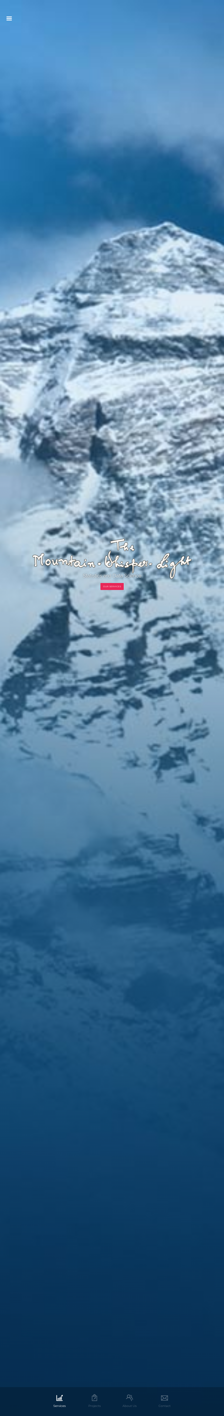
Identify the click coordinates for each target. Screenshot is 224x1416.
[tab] (59, 1401)
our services (112, 586)
